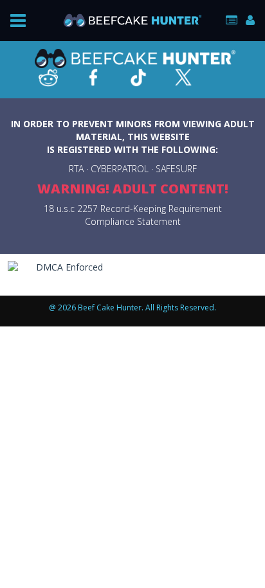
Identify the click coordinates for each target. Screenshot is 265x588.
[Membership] (231, 20)
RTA (76, 169)
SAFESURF (176, 169)
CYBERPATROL (120, 169)
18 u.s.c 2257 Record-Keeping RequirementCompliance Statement (133, 214)
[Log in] (250, 20)
